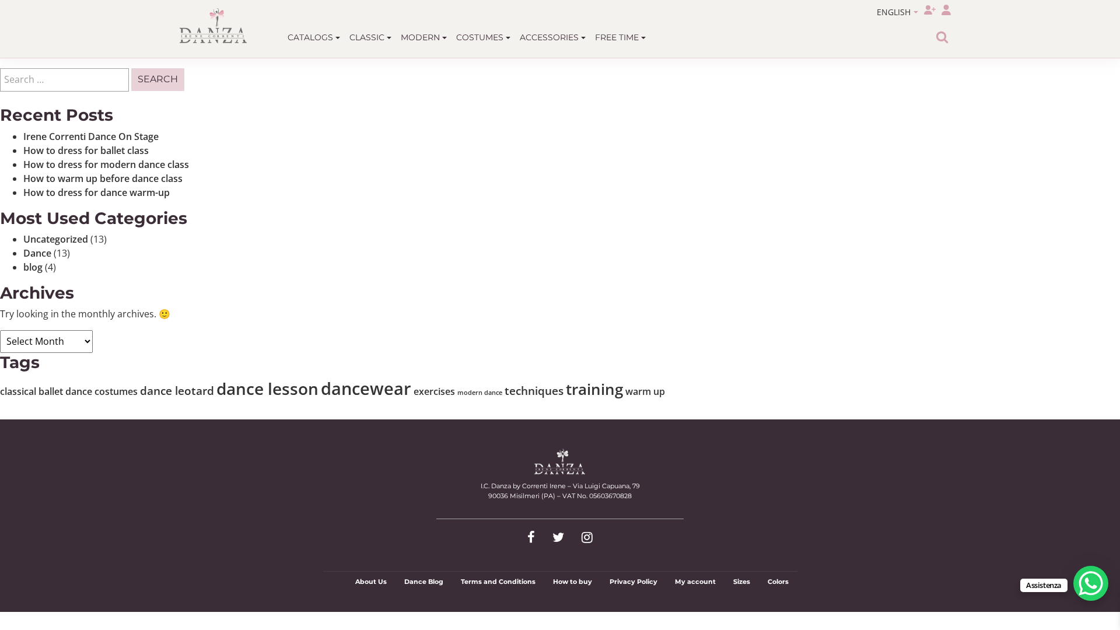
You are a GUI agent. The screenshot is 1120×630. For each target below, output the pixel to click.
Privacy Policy (633, 582)
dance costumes (101, 391)
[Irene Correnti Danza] (213, 26)
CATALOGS (311, 37)
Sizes (741, 582)
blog (33, 267)
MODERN (421, 37)
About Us (371, 582)
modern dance (479, 392)
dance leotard (177, 390)
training (594, 389)
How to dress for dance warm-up (96, 192)
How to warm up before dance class (103, 178)
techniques (534, 390)
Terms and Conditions (498, 582)
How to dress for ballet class (86, 150)
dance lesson (267, 388)
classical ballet (31, 391)
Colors (778, 582)
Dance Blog (423, 582)
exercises (434, 391)
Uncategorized (55, 239)
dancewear (366, 388)
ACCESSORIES (550, 37)
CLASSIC (368, 37)
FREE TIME (618, 37)
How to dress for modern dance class (106, 164)
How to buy (572, 582)
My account (695, 582)
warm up (645, 391)
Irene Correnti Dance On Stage (91, 136)
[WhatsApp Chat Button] (1090, 583)
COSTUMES (481, 37)
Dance (37, 253)
